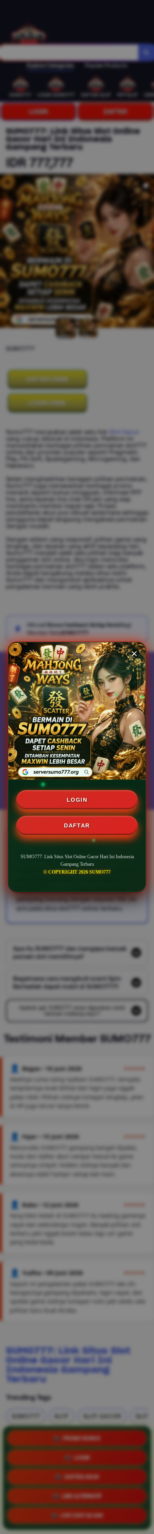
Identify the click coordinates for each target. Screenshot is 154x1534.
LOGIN (77, 800)
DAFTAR (77, 825)
